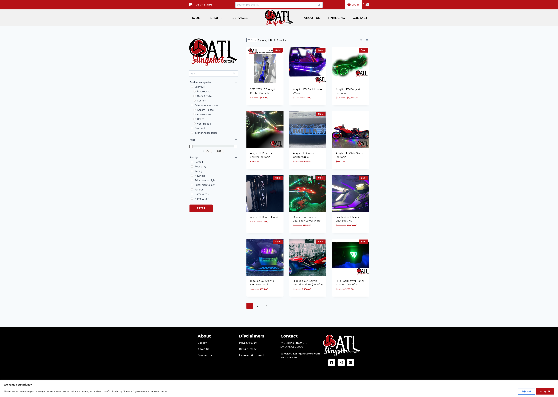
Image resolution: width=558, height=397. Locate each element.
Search (320, 4)
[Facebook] (331, 362)
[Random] (192, 189)
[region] (279, 388)
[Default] (192, 162)
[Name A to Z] (192, 194)
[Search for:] (213, 73)
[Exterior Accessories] (192, 105)
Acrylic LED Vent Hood (264, 217)
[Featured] (192, 128)
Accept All (545, 391)
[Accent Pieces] (194, 110)
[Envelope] (350, 362)
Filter (201, 208)
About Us (312, 18)
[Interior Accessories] (192, 133)
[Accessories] (194, 114)
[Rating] (192, 171)
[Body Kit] (192, 86)
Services (240, 18)
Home (195, 18)
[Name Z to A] (192, 198)
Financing (336, 18)
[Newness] (192, 175)
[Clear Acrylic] (194, 96)
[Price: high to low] (192, 185)
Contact (360, 18)
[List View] (367, 40)
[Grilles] (194, 119)
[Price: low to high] (192, 180)
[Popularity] (192, 166)
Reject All (526, 391)
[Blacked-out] (194, 91)
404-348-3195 (288, 357)
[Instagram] (341, 362)
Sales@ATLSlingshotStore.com (300, 353)
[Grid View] (361, 40)
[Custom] (194, 100)
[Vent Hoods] (194, 123)
